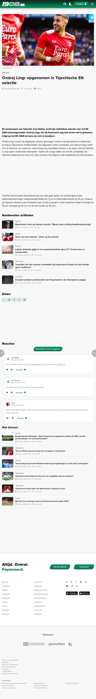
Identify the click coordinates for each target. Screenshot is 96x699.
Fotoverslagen (40, 598)
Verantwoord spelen (9, 667)
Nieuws (5, 582)
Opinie (5, 590)
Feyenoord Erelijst (72, 683)
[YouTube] (68, 586)
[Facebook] (14, 300)
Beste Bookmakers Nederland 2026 (14, 683)
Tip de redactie (60, 566)
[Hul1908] (8, 359)
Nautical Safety (39, 683)
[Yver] (8, 404)
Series (4, 606)
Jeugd (5, 602)
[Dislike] (12, 370)
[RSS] (78, 586)
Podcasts (38, 586)
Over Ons (38, 610)
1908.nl (13, 4)
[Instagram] (72, 582)
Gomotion (15, 673)
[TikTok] (73, 586)
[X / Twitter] (4, 300)
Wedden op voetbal (8, 688)
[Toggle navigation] (92, 4)
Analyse (5, 610)
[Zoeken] (65, 4)
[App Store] (84, 593)
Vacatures (84, 566)
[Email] (9, 300)
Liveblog (38, 614)
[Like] (7, 370)
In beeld (37, 602)
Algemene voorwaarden (10, 665)
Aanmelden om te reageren (48, 349)
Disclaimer (5, 662)
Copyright (5, 669)
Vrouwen (6, 614)
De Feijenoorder (41, 594)
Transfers (6, 586)
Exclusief (6, 594)
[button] (51, 359)
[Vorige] (2, 353)
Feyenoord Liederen (41, 685)
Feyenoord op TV (8, 685)
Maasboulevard (40, 590)
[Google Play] (72, 593)
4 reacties (28, 88)
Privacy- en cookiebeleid (10, 660)
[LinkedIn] (24, 300)
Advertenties (39, 606)
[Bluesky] (82, 582)
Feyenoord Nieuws (40, 688)
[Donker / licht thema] (70, 4)
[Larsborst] (8, 382)
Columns (38, 582)
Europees (6, 598)
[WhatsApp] (19, 300)
